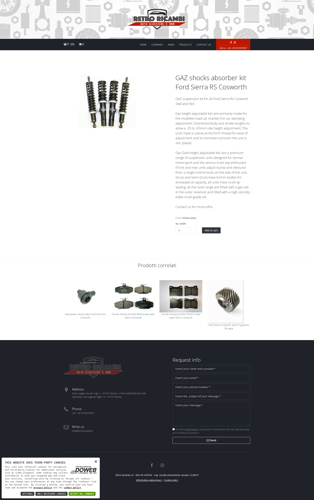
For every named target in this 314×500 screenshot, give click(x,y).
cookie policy (72, 487)
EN (72, 44)
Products (185, 44)
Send (212, 440)
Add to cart (211, 230)
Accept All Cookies (82, 493)
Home (143, 44)
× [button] (95, 461)
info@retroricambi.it (82, 430)
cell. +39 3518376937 (237, 47)
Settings (27, 493)
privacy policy (43, 487)
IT (68, 44)
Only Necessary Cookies (51, 493)
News (171, 44)
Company (157, 44)
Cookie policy (171, 480)
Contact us (204, 44)
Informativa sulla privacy (149, 480)
